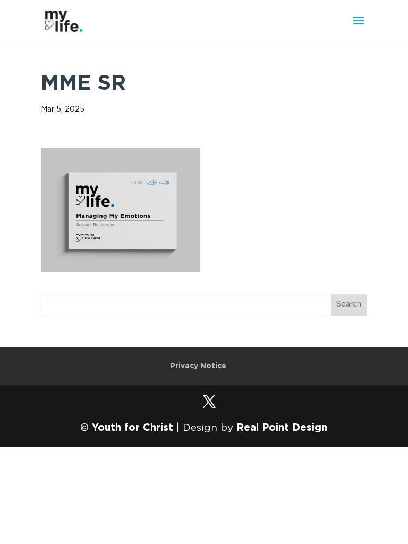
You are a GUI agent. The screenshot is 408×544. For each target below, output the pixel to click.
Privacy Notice (198, 366)
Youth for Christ (132, 428)
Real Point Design (281, 428)
